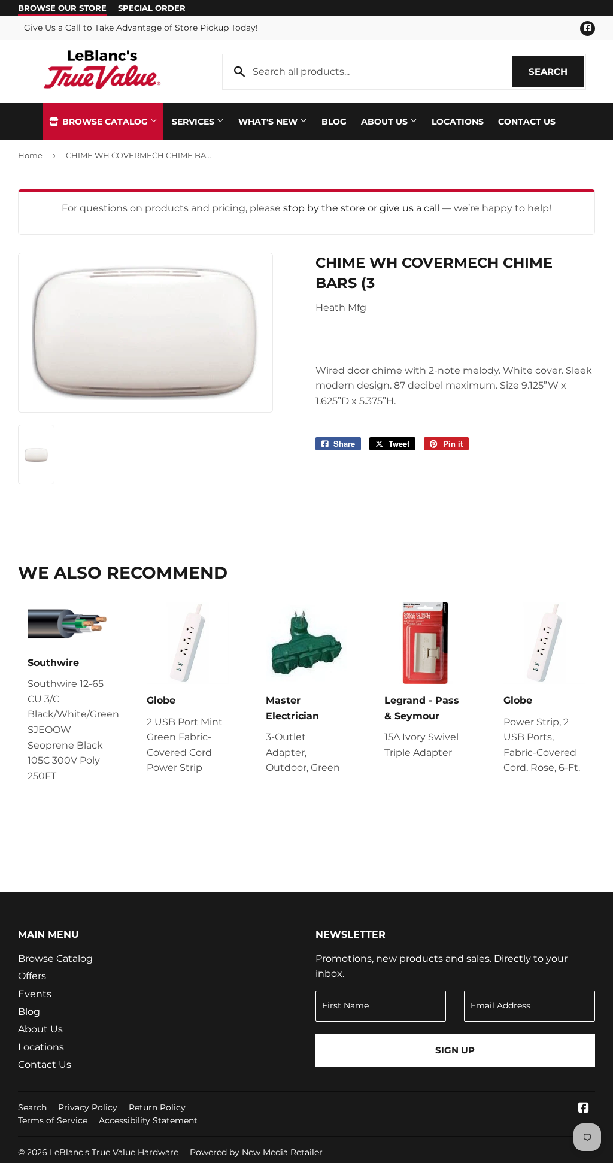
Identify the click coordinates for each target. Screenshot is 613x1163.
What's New (269, 121)
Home (30, 155)
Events (34, 994)
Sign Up (455, 1050)
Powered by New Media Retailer (256, 1152)
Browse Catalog (105, 121)
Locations (458, 121)
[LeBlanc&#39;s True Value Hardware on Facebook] (583, 1108)
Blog (334, 121)
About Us (385, 121)
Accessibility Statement (148, 1120)
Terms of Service (52, 1120)
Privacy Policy (87, 1107)
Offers (32, 976)
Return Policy (157, 1107)
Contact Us (527, 121)
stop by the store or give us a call (362, 208)
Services (194, 121)
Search (556, 71)
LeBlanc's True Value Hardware (114, 1152)
